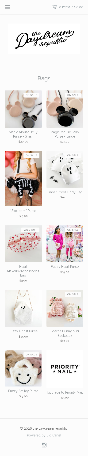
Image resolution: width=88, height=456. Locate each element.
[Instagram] (44, 445)
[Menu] (7, 7)
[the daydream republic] (44, 39)
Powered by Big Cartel (44, 435)
